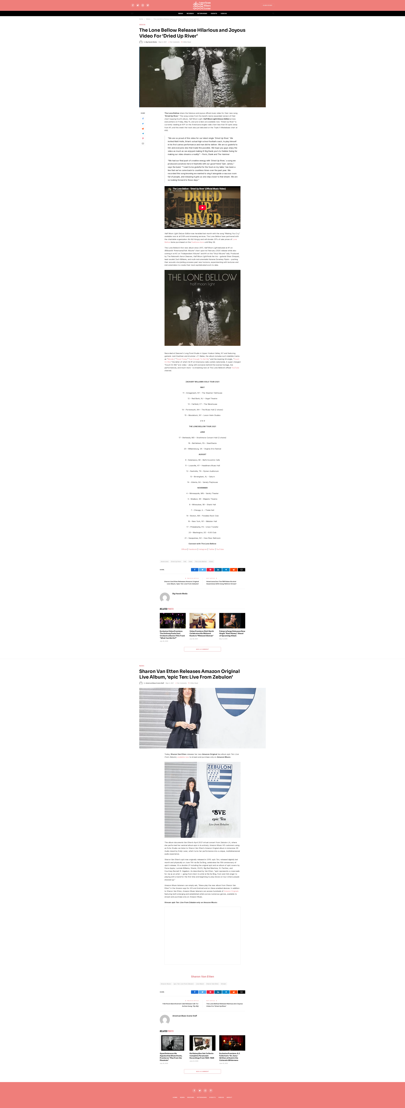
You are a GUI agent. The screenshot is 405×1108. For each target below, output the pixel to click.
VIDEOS (224, 13)
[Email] (143, 143)
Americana (164, 561)
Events (212, 1097)
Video (211, 561)
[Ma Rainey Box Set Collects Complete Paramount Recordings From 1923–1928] (202, 1043)
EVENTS (214, 13)
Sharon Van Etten (202, 976)
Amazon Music (166, 984)
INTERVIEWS (202, 13)
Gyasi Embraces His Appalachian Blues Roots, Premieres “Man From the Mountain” (171, 1056)
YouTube (235, 368)
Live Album (200, 984)
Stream (223, 984)
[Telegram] (143, 133)
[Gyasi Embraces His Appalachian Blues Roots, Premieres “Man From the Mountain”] (173, 1043)
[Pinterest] (143, 138)
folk (185, 561)
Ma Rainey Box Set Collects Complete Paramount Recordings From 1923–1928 (202, 1055)
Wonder (171, 359)
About (229, 1097)
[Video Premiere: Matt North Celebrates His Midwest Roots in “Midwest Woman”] (202, 620)
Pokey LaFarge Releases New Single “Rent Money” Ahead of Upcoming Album (232, 633)
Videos (142, 25)
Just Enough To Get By (199, 359)
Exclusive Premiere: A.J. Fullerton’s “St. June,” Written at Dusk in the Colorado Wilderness (229, 1056)
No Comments (175, 42)
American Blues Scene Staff (155, 683)
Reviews (190, 1097)
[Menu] (132, 13)
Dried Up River (176, 561)
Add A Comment (202, 649)
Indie (190, 561)
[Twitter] (143, 124)
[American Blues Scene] (202, 5)
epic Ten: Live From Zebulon (184, 984)
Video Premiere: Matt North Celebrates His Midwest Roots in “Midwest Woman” (202, 633)
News (141, 666)
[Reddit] (143, 129)
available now (183, 757)
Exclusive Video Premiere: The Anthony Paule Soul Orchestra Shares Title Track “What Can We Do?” (172, 634)
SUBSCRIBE (267, 5)
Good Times (182, 359)
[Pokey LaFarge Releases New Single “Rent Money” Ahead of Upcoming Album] (232, 620)
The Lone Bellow (201, 561)
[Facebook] (143, 119)
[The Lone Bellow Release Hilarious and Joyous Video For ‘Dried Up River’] (202, 77)
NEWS (180, 13)
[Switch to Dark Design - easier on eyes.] (269, 13)
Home (175, 1097)
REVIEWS (190, 13)
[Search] (273, 13)
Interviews (202, 1097)
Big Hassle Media (151, 42)
